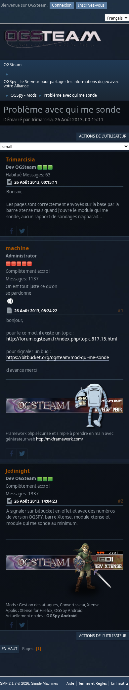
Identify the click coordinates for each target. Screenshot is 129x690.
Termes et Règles (92, 683)
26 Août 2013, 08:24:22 (35, 311)
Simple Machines (44, 683)
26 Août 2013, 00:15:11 (35, 182)
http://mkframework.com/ (59, 439)
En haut (9, 648)
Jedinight (18, 470)
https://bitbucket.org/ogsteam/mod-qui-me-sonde (57, 357)
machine (17, 248)
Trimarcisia (20, 159)
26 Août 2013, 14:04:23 (35, 501)
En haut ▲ (120, 683)
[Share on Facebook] (11, 231)
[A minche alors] (10, 301)
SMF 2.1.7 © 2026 (14, 683)
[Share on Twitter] (22, 231)
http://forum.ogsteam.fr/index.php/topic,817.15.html (61, 339)
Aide (70, 683)
